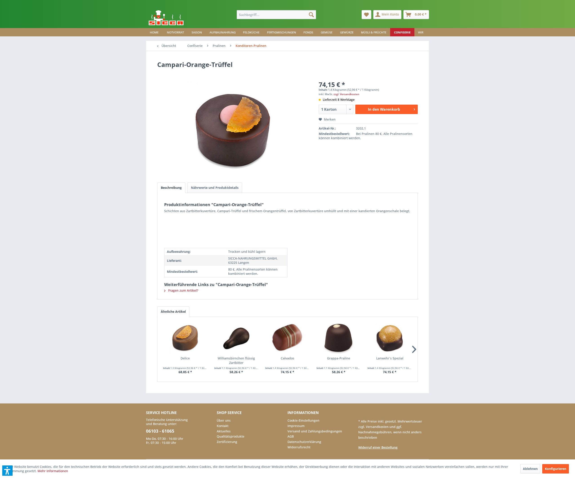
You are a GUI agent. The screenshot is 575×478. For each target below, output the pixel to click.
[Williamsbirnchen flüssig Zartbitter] (236, 338)
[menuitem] (276, 14)
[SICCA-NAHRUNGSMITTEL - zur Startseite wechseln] (166, 18)
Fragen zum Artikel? (182, 290)
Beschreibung (171, 187)
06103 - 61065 (160, 431)
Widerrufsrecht (299, 447)
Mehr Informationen (53, 471)
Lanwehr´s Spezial (389, 358)
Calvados (287, 358)
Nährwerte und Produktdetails (215, 187)
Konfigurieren (555, 469)
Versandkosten (377, 427)
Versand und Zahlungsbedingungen (315, 431)
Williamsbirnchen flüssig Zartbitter (236, 360)
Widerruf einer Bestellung (378, 447)
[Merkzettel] (366, 14)
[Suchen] (311, 14)
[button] (7, 470)
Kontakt (222, 426)
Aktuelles (224, 431)
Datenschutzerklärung (304, 442)
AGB (291, 436)
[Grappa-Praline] (338, 338)
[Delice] (185, 338)
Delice (185, 358)
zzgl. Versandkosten (346, 94)
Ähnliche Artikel (173, 311)
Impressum (296, 426)
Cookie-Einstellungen (303, 420)
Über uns (224, 420)
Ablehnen (530, 469)
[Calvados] (287, 338)
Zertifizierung (227, 442)
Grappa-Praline (338, 358)
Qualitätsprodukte (230, 436)
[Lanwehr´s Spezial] (389, 338)
